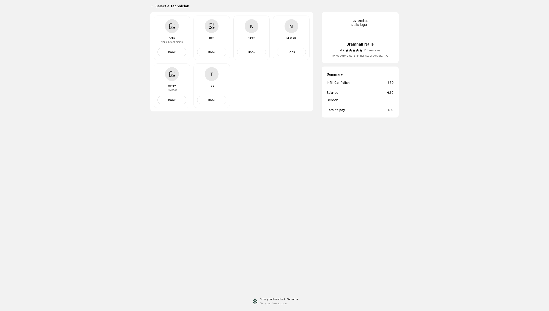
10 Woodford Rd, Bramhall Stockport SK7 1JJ (360, 55)
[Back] (151, 6)
